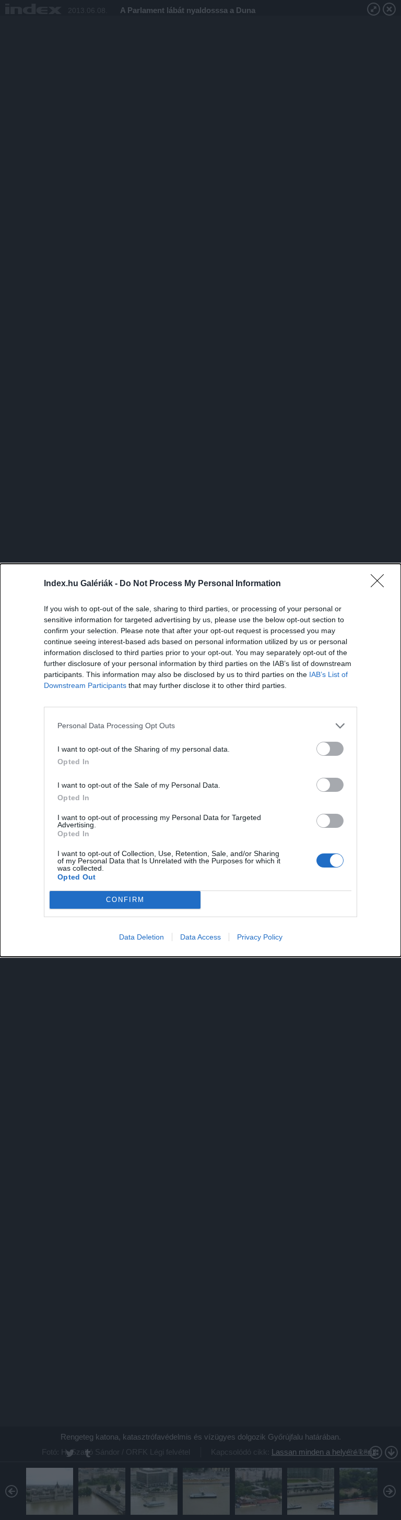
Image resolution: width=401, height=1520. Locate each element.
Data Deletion (141, 937)
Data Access (200, 937)
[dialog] (200, 760)
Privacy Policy (259, 937)
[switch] (330, 749)
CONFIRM (125, 900)
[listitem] (200, 725)
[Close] (381, 584)
